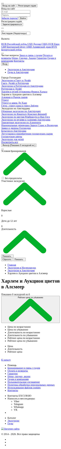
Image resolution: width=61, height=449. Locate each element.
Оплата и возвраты (18, 370)
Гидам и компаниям (18, 379)
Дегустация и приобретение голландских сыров (27, 133)
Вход (5, 64)
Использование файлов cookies (24, 387)
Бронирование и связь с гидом (24, 368)
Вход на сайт (9, 6)
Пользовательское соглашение (24, 382)
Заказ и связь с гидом (30, 55)
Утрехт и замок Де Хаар (14, 103)
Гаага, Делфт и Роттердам (15, 83)
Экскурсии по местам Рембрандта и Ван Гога (25, 117)
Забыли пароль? (9, 18)
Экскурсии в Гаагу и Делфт (16, 80)
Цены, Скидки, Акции (24, 58)
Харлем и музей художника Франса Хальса (24, 91)
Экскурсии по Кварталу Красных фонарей (24, 114)
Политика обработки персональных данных (31, 384)
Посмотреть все (9, 142)
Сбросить (7, 259)
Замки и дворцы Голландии (16, 128)
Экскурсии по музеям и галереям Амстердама (25, 119)
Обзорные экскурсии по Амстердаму (21, 111)
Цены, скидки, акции (19, 376)
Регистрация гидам (27, 6)
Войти (23, 18)
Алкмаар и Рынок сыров (14, 97)
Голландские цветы (11, 136)
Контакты (19, 61)
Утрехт (5, 100)
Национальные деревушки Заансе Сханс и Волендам (29, 125)
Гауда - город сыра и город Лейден (19, 105)
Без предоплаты (13, 178)
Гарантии (42, 58)
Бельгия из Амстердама (13, 131)
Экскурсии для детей (12, 139)
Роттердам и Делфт (11, 88)
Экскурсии (13, 420)
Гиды (10, 423)
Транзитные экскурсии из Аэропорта (21, 122)
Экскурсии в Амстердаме (21, 69)
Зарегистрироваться (12, 24)
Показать (7, 256)
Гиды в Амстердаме (18, 72)
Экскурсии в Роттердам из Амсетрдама (22, 86)
